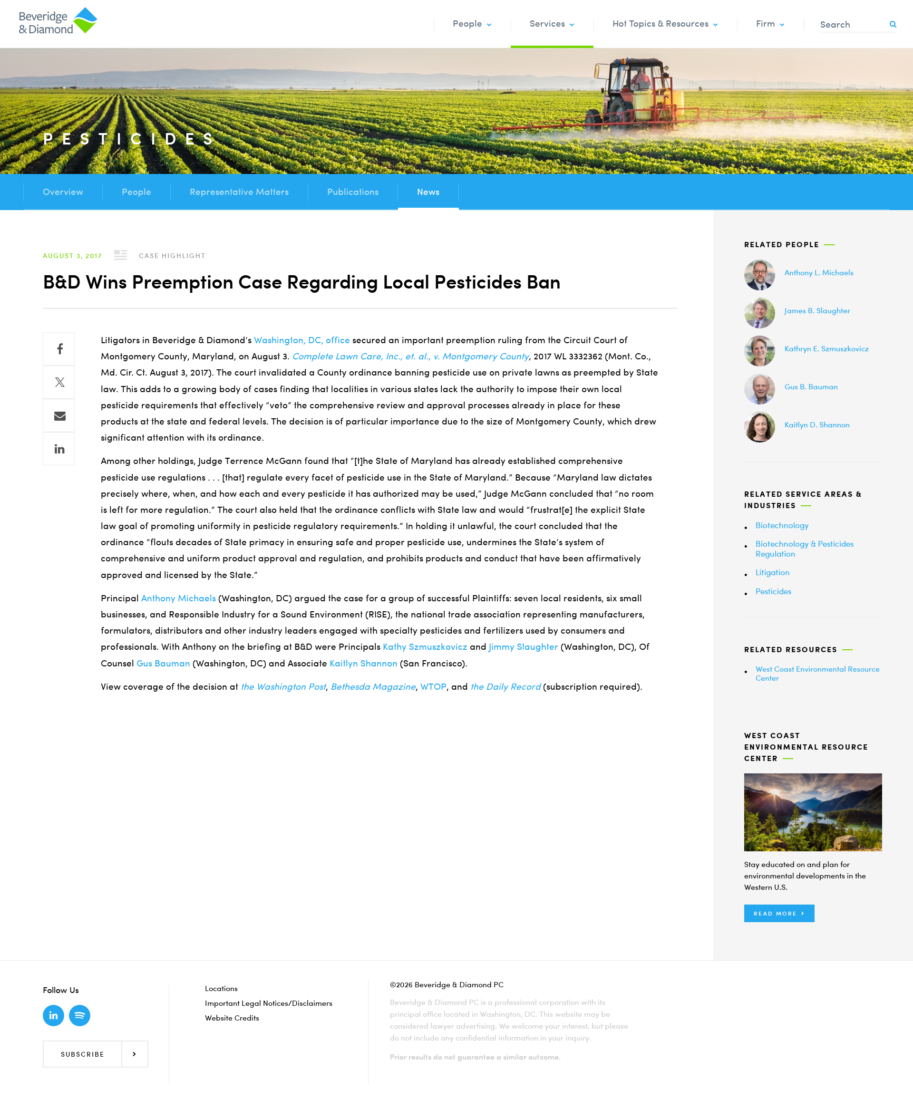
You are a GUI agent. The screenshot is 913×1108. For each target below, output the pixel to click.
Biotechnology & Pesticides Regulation (805, 548)
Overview (63, 191)
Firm (765, 23)
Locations (221, 988)
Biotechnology (782, 525)
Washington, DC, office (302, 340)
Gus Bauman (163, 663)
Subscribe (83, 1054)
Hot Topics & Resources (660, 23)
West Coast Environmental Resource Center (818, 673)
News (428, 191)
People (467, 23)
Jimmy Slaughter (523, 646)
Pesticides (773, 591)
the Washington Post (283, 686)
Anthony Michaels (178, 598)
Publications (353, 191)
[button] (779, 914)
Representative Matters (239, 191)
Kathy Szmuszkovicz (425, 646)
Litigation (773, 572)
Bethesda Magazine (373, 686)
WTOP (433, 686)
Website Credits (232, 1017)
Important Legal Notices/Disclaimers (268, 1003)
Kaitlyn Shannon (364, 663)
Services (547, 23)
